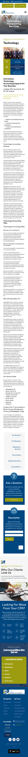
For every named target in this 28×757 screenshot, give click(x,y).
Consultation (17, 717)
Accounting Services (19, 711)
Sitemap (5, 714)
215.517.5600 (18, 725)
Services (5, 705)
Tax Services (17, 702)
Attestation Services (19, 708)
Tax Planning (17, 705)
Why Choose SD (7, 702)
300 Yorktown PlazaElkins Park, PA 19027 (20, 721)
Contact (5, 711)
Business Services (18, 714)
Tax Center (6, 708)
